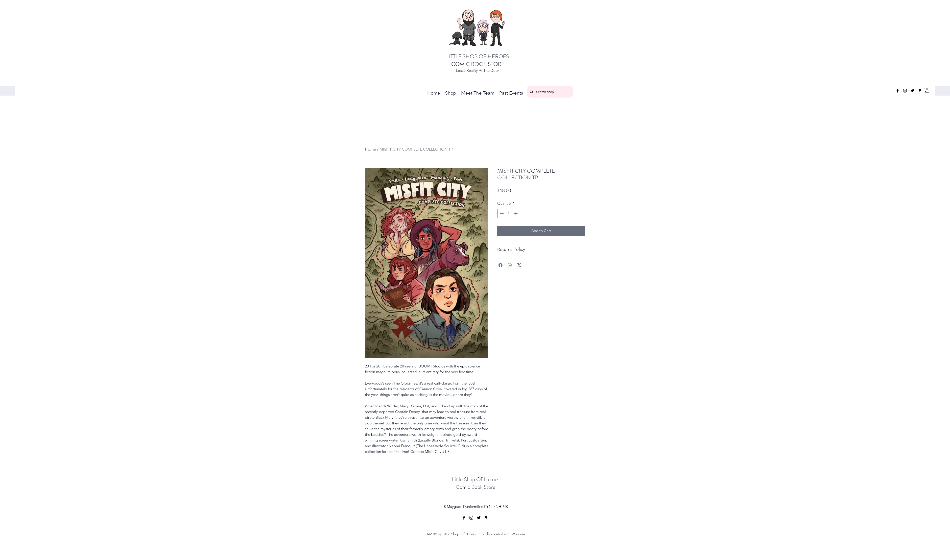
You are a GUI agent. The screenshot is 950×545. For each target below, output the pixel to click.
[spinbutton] (509, 213)
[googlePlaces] (919, 90)
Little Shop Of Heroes (475, 479)
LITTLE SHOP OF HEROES (477, 56)
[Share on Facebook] (500, 265)
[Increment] (516, 213)
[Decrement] (501, 213)
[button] (927, 90)
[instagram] (904, 90)
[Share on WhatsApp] (510, 265)
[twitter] (912, 90)
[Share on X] (519, 265)
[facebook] (897, 90)
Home (370, 149)
